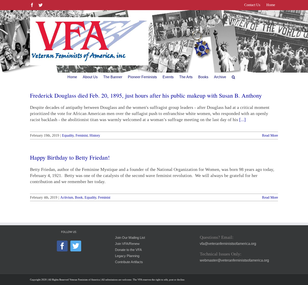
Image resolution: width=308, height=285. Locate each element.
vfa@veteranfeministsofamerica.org (228, 244)
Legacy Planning (127, 256)
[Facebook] (62, 246)
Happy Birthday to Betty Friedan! (70, 157)
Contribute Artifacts (129, 262)
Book (79, 197)
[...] (242, 119)
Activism (66, 197)
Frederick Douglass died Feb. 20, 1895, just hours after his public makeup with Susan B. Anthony (146, 95)
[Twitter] (75, 246)
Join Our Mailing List (130, 237)
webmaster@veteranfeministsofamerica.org (234, 260)
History (95, 135)
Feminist (82, 135)
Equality (68, 135)
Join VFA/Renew (127, 244)
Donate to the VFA (128, 250)
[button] (233, 77)
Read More (270, 135)
